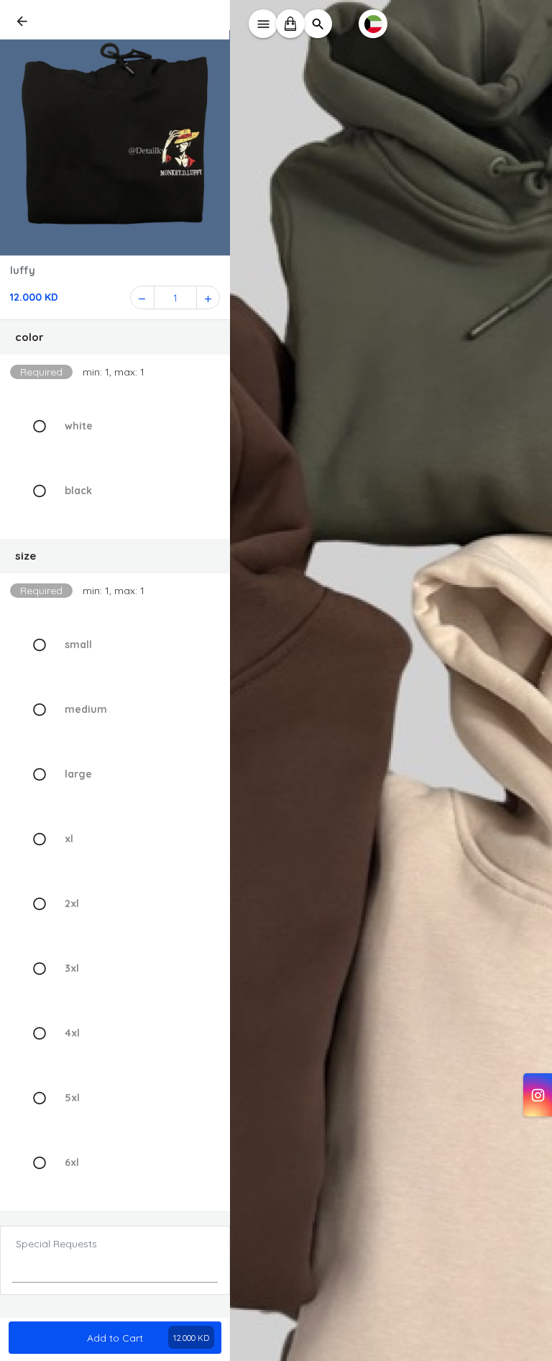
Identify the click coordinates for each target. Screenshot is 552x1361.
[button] (115, 337)
